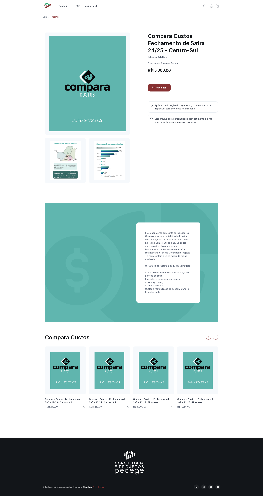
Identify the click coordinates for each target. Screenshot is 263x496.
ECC (78, 6)
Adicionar (161, 87)
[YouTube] (217, 486)
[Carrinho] (217, 6)
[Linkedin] (196, 486)
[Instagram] (203, 486)
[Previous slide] (208, 337)
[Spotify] (210, 486)
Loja (45, 17)
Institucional (91, 6)
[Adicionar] (84, 406)
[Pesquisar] (205, 6)
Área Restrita (98, 487)
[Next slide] (215, 337)
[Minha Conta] (211, 6)
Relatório (63, 6)
